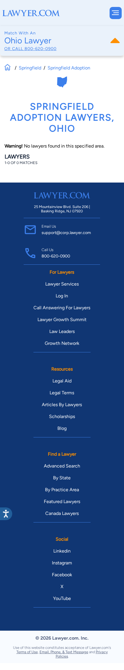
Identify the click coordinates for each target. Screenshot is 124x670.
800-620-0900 (41, 48)
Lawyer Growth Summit (62, 319)
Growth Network (62, 343)
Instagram (62, 563)
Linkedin (62, 551)
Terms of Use (27, 652)
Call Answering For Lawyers (61, 307)
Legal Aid (62, 381)
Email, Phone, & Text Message (64, 652)
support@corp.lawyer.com (66, 232)
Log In (62, 296)
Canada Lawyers (62, 513)
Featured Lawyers (62, 501)
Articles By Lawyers (62, 404)
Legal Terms (62, 392)
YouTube (62, 598)
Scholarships (62, 416)
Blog (62, 428)
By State (62, 478)
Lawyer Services (62, 284)
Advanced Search (62, 466)
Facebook (62, 574)
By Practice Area (62, 489)
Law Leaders (62, 331)
